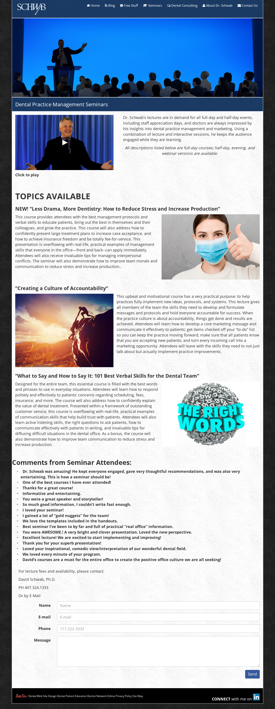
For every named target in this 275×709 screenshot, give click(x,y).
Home (95, 5)
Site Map (137, 696)
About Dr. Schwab (218, 5)
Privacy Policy (124, 696)
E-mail (44, 616)
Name (45, 605)
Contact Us (249, 5)
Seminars (154, 5)
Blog (111, 5)
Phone (44, 628)
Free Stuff (130, 5)
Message (42, 640)
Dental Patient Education (72, 696)
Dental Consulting (183, 5)
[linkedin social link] (256, 698)
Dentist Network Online (101, 696)
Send (252, 674)
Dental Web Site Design (42, 696)
